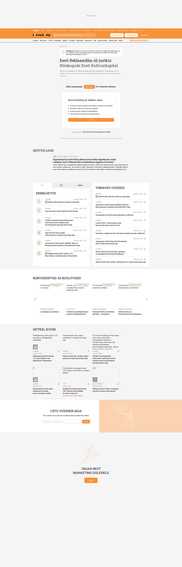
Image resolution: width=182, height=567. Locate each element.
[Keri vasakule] (35, 299)
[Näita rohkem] (142, 30)
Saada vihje (113, 40)
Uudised (48, 199)
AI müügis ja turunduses (49, 312)
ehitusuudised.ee (135, 30)
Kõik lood (43, 40)
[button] (61, 421)
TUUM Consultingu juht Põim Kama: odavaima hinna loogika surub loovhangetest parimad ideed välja (59, 222)
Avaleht (35, 40)
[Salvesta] (85, 199)
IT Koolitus (71, 309)
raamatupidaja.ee (86, 30)
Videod (64, 40)
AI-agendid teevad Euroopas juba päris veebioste (114, 215)
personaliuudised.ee (62, 30)
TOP (64, 384)
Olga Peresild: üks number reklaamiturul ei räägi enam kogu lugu (121, 262)
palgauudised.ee (74, 30)
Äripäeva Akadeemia (47, 309)
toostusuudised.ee (110, 30)
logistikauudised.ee (122, 30)
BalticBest (79, 40)
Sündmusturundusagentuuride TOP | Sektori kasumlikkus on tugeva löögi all (74, 391)
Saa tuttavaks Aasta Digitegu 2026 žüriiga (61, 211)
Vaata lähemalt (76, 132)
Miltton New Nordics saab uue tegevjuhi (63, 202)
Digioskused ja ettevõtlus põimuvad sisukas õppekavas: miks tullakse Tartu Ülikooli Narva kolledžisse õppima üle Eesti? (84, 160)
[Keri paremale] (147, 299)
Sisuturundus (102, 40)
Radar (120, 40)
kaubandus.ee (51, 30)
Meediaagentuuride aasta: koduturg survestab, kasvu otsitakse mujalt (43, 391)
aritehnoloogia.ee (98, 30)
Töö (94, 40)
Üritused (72, 40)
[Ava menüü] (42, 30)
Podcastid (57, 40)
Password (88, 40)
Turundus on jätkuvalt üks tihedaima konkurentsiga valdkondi (120, 233)
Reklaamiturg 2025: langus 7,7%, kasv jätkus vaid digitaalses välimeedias (43, 358)
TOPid (50, 40)
